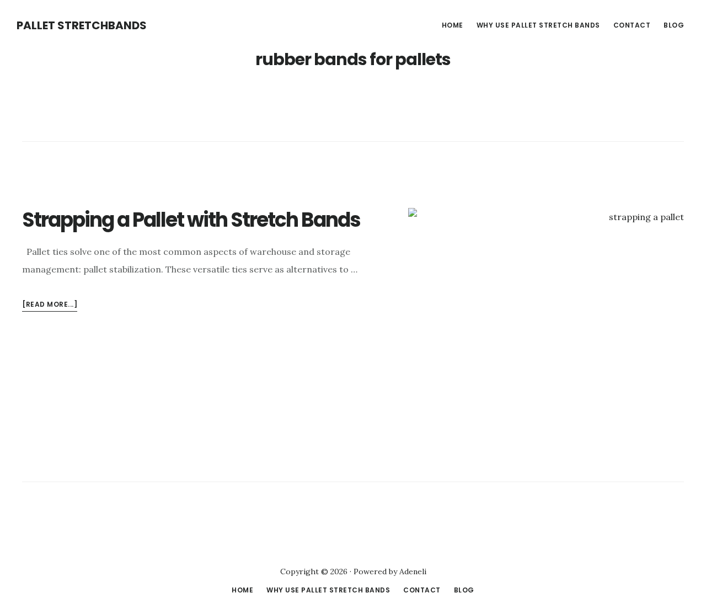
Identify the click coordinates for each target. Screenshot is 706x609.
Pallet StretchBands (82, 25)
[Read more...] (49, 305)
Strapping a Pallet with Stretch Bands (191, 220)
